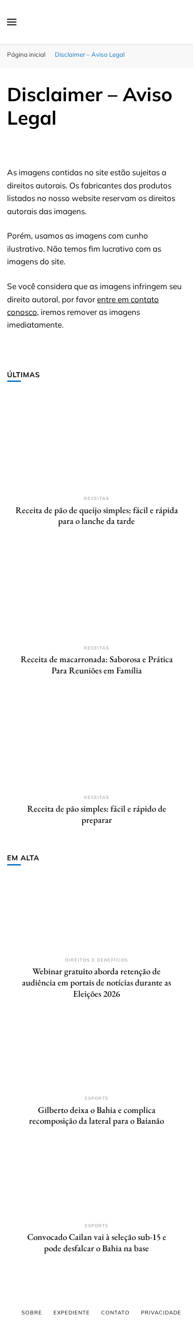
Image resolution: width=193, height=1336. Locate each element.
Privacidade (161, 1312)
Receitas (96, 498)
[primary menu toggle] (11, 22)
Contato (115, 1312)
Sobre (32, 1312)
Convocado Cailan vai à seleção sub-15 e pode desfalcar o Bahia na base (96, 1242)
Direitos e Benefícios (96, 960)
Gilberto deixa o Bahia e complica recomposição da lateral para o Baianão (96, 1115)
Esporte (97, 1098)
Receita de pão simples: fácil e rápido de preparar (96, 814)
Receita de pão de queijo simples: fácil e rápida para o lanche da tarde (96, 515)
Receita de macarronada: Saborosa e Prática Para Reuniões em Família (97, 664)
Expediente (71, 1312)
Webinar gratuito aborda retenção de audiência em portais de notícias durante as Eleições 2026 (96, 982)
